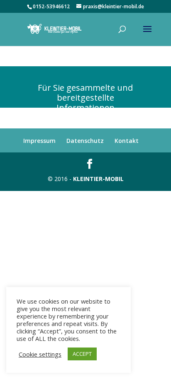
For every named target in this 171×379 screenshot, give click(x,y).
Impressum (39, 141)
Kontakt (127, 141)
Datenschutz (85, 141)
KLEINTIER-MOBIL (98, 179)
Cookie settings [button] (40, 354)
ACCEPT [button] (82, 353)
